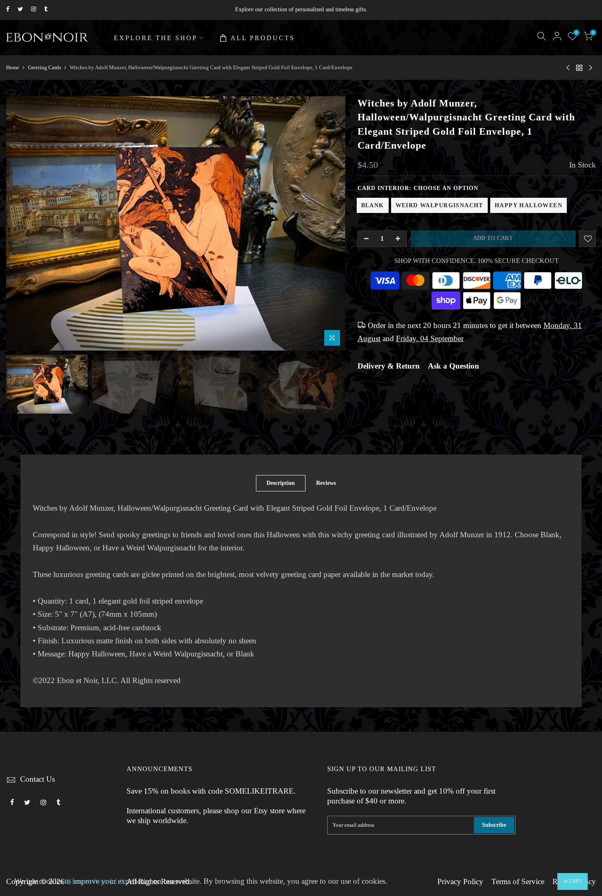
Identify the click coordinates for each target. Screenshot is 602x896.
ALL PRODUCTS (263, 37)
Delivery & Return (389, 366)
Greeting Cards (44, 67)
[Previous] (20, 223)
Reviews (326, 483)
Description (281, 483)
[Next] (331, 223)
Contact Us (37, 779)
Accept (572, 881)
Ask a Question (453, 366)
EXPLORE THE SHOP (155, 37)
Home (12, 67)
